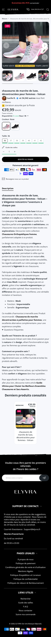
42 (41, 140)
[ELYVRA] (13, 10)
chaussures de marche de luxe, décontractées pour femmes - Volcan (25, 436)
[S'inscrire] (44, 478)
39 (23, 140)
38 (17, 140)
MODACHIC (20, 405)
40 (29, 140)
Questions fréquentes (13, 329)
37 (11, 140)
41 (35, 140)
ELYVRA (18, 623)
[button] (45, 46)
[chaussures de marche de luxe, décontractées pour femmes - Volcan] (25, 419)
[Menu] (3, 9)
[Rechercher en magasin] (47, 9)
